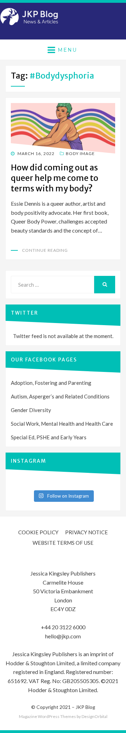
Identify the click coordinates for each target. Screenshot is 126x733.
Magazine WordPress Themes (47, 716)
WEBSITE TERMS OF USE (63, 543)
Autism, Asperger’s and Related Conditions (60, 396)
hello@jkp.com (63, 636)
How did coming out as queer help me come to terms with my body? (54, 177)
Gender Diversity (31, 410)
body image (80, 153)
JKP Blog (85, 707)
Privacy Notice (86, 532)
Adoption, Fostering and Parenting (51, 383)
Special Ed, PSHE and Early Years (48, 437)
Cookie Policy (38, 532)
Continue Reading (45, 250)
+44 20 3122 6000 (63, 627)
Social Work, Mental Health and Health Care (62, 423)
